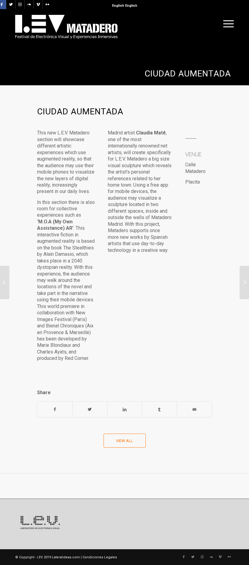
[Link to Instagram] (19, 4)
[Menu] (227, 24)
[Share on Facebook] (54, 409)
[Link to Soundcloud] (29, 4)
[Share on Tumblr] (159, 409)
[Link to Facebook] (183, 557)
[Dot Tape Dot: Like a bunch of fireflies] (244, 282)
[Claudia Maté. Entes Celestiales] (4, 282)
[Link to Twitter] (10, 4)
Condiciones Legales (100, 557)
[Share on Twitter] (90, 409)
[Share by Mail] (194, 409)
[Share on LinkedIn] (124, 409)
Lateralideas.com (66, 557)
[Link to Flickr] (47, 4)
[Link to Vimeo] (38, 4)
